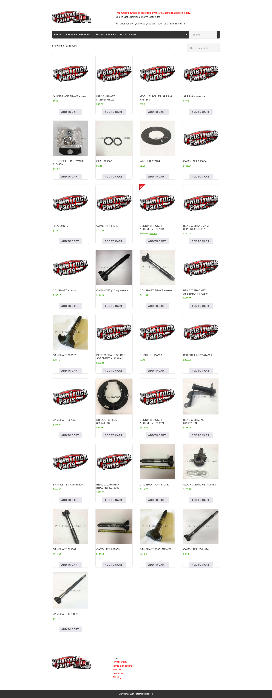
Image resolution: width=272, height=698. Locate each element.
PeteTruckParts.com (144, 693)
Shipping (117, 677)
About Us (117, 669)
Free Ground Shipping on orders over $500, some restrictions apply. (153, 13)
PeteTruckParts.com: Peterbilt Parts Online (73, 17)
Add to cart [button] (70, 112)
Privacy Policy (120, 661)
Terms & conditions (122, 665)
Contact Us (118, 673)
